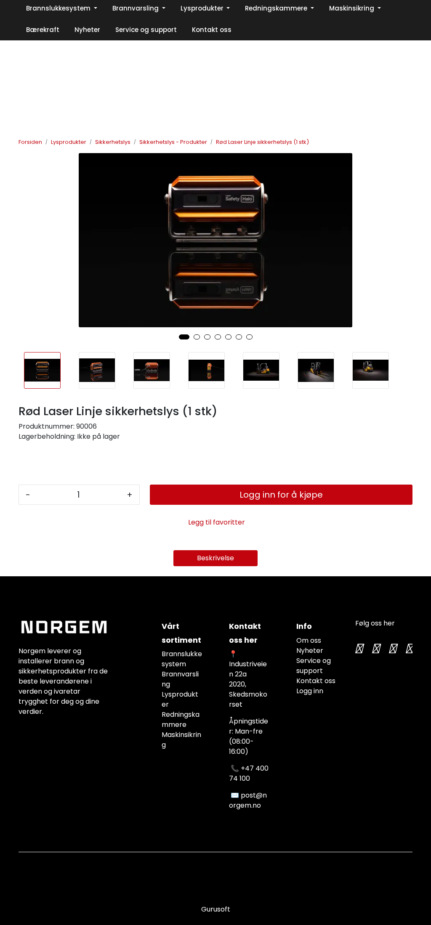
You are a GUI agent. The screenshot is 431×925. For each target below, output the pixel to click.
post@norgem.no (248, 800)
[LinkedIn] (409, 649)
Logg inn (309, 691)
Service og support (313, 666)
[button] (184, 336)
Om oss (308, 640)
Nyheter (309, 650)
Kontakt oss (315, 681)
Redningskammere (181, 719)
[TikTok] (392, 649)
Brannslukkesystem (182, 659)
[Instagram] (375, 649)
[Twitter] (358, 649)
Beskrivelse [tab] (215, 558)
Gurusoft (215, 909)
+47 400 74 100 (249, 773)
